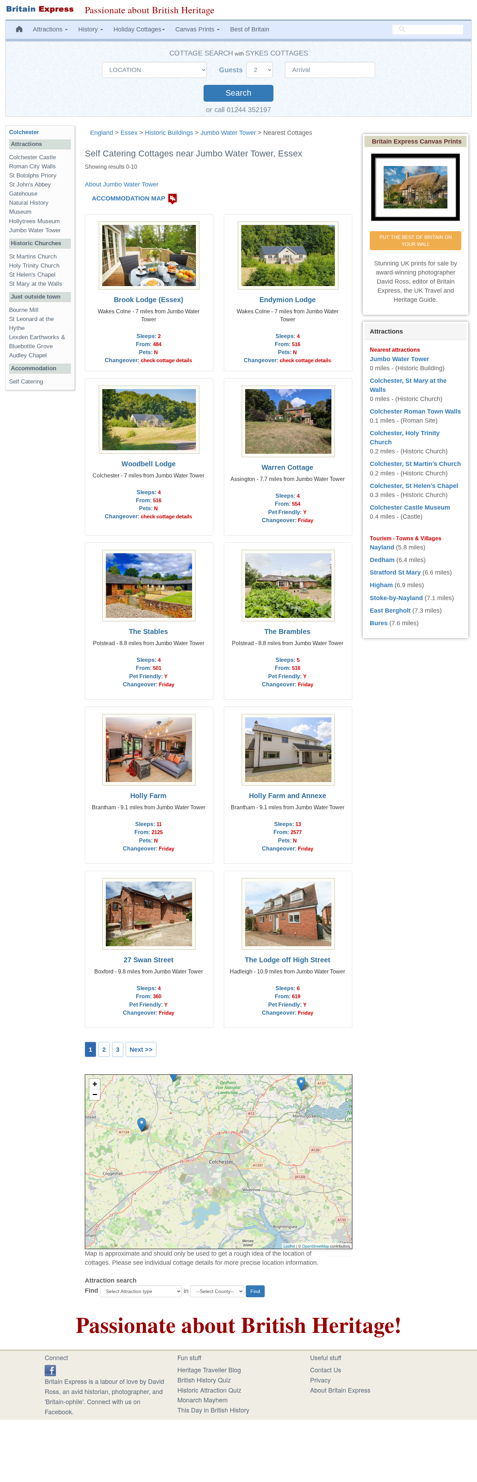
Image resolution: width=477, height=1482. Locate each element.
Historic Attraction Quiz (209, 1389)
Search (238, 93)
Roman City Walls (32, 166)
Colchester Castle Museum (410, 507)
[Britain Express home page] (39, 9)
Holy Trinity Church (34, 265)
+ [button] (95, 1084)
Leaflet (289, 1246)
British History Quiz (204, 1379)
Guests (232, 70)
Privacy (320, 1379)
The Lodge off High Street (287, 960)
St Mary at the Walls (35, 283)
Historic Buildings (169, 132)
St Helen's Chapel (32, 274)
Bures (379, 623)
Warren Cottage (287, 467)
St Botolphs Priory (33, 175)
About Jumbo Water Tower (122, 184)
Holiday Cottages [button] (137, 29)
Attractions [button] (48, 29)
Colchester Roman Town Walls (415, 411)
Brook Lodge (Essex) (148, 300)
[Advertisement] (40, 503)
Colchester (24, 132)
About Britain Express (340, 1389)
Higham (381, 585)
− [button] (95, 1094)
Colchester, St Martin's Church (415, 463)
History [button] (89, 29)
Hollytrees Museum (35, 221)
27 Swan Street (149, 960)
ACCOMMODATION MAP (128, 198)
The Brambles (287, 631)
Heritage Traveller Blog (209, 1369)
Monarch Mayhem (202, 1399)
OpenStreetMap (315, 1246)
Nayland (382, 547)
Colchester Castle (32, 157)
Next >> (141, 1049)
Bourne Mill (23, 310)
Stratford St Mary (395, 572)
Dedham (382, 559)
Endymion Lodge (287, 300)
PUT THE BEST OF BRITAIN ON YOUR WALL (416, 240)
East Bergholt (390, 610)
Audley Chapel (28, 355)
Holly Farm (148, 796)
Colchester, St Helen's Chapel (414, 485)
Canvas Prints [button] (195, 29)
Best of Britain (249, 29)
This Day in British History (213, 1409)
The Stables (148, 631)
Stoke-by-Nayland (396, 597)
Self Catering (26, 381)
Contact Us (325, 1369)
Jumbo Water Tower (228, 132)
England (101, 132)
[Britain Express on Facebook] (50, 1369)
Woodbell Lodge (149, 464)
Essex (129, 132)
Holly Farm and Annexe (287, 796)
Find (91, 1290)
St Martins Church (33, 256)
